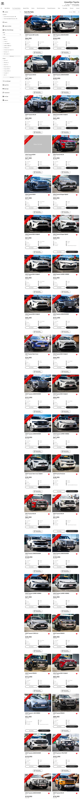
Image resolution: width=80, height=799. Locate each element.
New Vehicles (7, 8)
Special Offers (26, 8)
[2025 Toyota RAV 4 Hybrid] (65, 383)
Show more (12, 56)
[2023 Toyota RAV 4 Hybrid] (37, 264)
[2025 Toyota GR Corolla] (37, 24)
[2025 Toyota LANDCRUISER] (37, 383)
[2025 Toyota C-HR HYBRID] (37, 703)
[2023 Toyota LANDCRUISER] (37, 543)
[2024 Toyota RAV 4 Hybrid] (65, 104)
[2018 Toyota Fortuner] (65, 463)
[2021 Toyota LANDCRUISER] (65, 24)
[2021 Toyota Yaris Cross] (37, 343)
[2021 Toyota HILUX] (37, 503)
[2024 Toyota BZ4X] (37, 144)
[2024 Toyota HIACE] (37, 64)
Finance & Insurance (51, 8)
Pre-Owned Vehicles (16, 8)
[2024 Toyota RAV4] (37, 184)
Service (33, 8)
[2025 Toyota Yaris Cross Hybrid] (37, 463)
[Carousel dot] (31, 71)
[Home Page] (2, 3)
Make (4, 32)
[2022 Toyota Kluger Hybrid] (65, 224)
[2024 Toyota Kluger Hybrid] (65, 184)
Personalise (65, 8)
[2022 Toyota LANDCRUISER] (65, 543)
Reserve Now (44, 48)
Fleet (59, 8)
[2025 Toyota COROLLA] (37, 623)
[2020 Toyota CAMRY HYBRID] (65, 264)
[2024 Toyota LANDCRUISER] (65, 64)
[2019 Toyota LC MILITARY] (65, 742)
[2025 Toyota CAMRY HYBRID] (65, 423)
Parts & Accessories (41, 8)
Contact (77, 8)
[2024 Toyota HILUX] (65, 144)
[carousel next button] (50, 24)
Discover (71, 8)
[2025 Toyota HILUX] (37, 104)
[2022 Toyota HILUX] (65, 503)
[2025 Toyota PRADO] (65, 623)
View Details (31, 48)
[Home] (1, 8)
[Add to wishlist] (49, 35)
